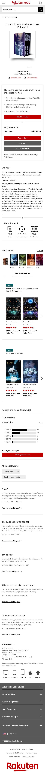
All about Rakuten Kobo (13, 687)
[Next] (42, 316)
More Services (14, 756)
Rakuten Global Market (14, 753)
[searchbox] (22, 9)
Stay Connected (9, 709)
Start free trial (22, 117)
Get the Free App (10, 717)
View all (40, 251)
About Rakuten (28, 756)
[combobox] (11, 471)
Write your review (22, 455)
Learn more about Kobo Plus (17, 111)
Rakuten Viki (15, 749)
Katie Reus (23, 71)
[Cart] (40, 2)
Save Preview (32, 78)
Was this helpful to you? (11, 508)
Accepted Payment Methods (15, 725)
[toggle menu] (4, 2)
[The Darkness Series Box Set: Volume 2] (5, 265)
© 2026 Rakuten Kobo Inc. (12, 741)
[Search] (40, 9)
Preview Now (16, 78)
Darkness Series (25, 74)
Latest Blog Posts (10, 702)
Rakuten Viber (27, 749)
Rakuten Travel (31, 753)
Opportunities (8, 694)
